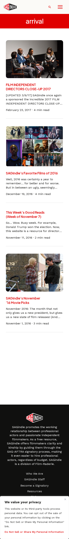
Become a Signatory (34, 485)
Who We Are (34, 473)
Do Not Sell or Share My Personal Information (34, 531)
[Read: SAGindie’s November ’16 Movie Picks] (34, 272)
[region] (34, 517)
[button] (49, 7)
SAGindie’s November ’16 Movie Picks (23, 300)
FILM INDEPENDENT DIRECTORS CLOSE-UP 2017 (28, 87)
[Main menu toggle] (60, 7)
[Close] (65, 499)
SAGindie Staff (34, 479)
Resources (34, 491)
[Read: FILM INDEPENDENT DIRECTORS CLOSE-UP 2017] (34, 59)
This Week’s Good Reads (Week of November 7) (25, 214)
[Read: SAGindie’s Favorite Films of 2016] (34, 146)
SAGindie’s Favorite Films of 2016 (32, 173)
